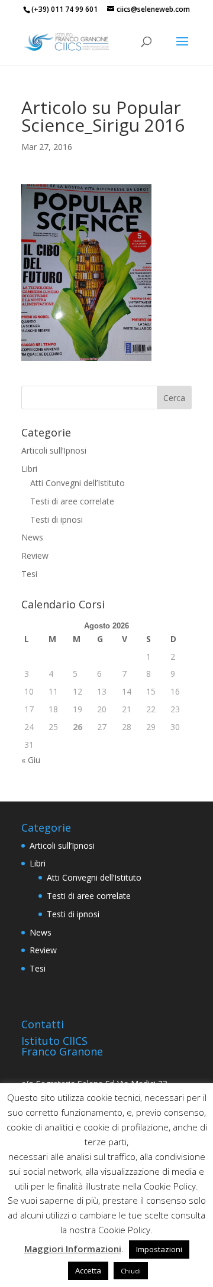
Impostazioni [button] (159, 1249)
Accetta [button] (88, 1270)
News (32, 537)
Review (35, 555)
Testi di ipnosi (56, 519)
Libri (29, 468)
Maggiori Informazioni (72, 1249)
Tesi (29, 573)
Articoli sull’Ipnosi (53, 450)
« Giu (30, 759)
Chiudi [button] (131, 1270)
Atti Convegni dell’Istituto (77, 482)
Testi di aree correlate (72, 501)
